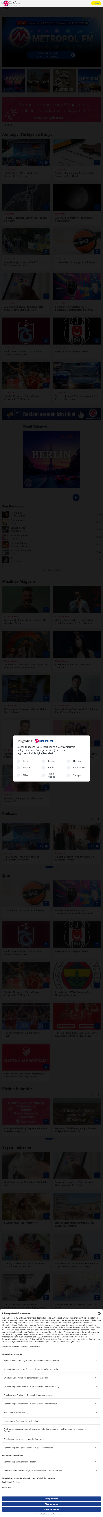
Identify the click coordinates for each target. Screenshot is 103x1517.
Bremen (52, 761)
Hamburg (78, 761)
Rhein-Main (79, 767)
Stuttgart (77, 775)
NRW (25, 775)
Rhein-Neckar (51, 775)
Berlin (26, 761)
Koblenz (52, 767)
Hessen (27, 767)
